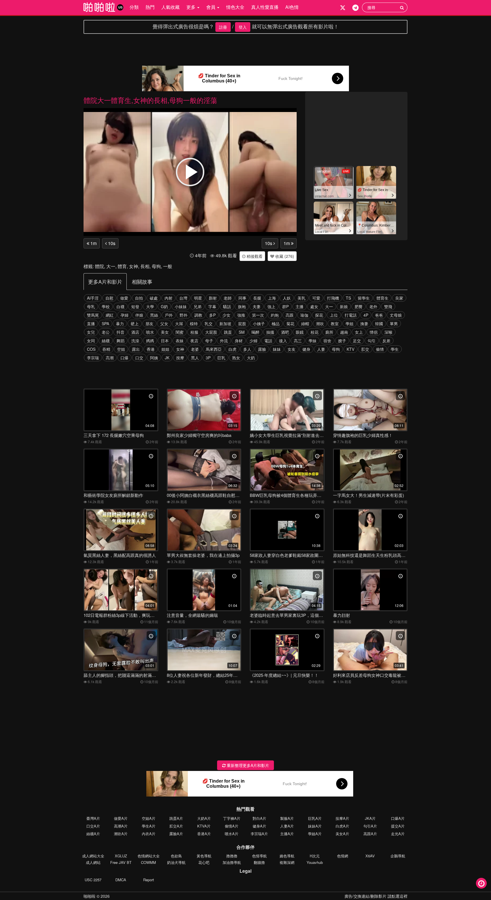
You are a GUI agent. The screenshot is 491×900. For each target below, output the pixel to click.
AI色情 (292, 7)
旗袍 (242, 306)
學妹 (313, 340)
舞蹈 (120, 340)
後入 (283, 340)
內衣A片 (148, 833)
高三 (298, 340)
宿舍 (327, 340)
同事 (242, 298)
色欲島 (176, 855)
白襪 (120, 306)
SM (242, 332)
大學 (150, 306)
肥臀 (359, 306)
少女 (226, 315)
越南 (344, 332)
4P (365, 315)
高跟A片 (370, 833)
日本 (165, 340)
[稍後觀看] (481, 883)
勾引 (372, 340)
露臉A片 (176, 833)
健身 (306, 349)
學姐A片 (315, 833)
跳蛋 (228, 332)
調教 (198, 315)
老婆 (195, 349)
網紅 (110, 315)
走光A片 (398, 833)
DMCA (120, 879)
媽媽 (150, 340)
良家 (399, 298)
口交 (139, 357)
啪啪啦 (89, 896)
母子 (209, 340)
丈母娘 (396, 315)
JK (167, 357)
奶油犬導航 (176, 862)
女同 (91, 340)
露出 (136, 349)
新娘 (344, 306)
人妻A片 (287, 826)
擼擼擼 (231, 855)
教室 (335, 323)
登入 (243, 27)
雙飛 (388, 306)
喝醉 (255, 332)
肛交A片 (176, 826)
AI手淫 (93, 298)
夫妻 (257, 306)
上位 (334, 315)
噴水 (150, 332)
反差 (386, 340)
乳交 (209, 323)
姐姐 (165, 349)
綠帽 (305, 323)
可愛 (316, 298)
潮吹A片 (121, 833)
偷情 (380, 349)
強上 (271, 306)
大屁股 (211, 332)
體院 (99, 266)
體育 (122, 266)
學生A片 (148, 826)
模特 (194, 323)
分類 (134, 7)
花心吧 (203, 862)
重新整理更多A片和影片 (247, 765)
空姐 (121, 349)
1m (93, 243)
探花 (319, 315)
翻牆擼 (259, 862)
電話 (268, 340)
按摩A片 (342, 818)
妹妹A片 (315, 826)
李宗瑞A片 (259, 833)
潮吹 (320, 323)
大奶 (251, 357)
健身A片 (259, 826)
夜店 (194, 340)
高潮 (110, 357)
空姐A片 (148, 818)
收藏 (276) (284, 256)
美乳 (301, 298)
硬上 (135, 323)
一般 (167, 266)
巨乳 (221, 357)
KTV (350, 349)
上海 (272, 298)
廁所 (329, 332)
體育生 (382, 298)
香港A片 (204, 833)
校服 (194, 332)
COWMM (148, 862)
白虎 (232, 349)
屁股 (242, 323)
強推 (241, 315)
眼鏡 (300, 332)
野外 (184, 315)
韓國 (379, 323)
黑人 (195, 357)
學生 (395, 349)
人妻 (321, 349)
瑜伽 (304, 315)
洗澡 (135, 340)
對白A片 (259, 818)
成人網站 (93, 862)
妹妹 (277, 349)
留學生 (364, 298)
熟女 (236, 357)
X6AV (370, 855)
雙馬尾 (93, 315)
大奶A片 (204, 818)
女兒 (91, 332)
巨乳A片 (315, 818)
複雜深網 (287, 862)
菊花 (290, 323)
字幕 (212, 306)
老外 (373, 306)
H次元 (315, 855)
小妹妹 (181, 306)
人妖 (287, 298)
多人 (247, 349)
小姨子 (259, 323)
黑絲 (154, 315)
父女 (164, 323)
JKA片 (370, 818)
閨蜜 (180, 332)
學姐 (349, 323)
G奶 (164, 306)
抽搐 (270, 332)
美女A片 (342, 833)
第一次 (258, 315)
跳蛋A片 (176, 818)
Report (148, 879)
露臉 (262, 349)
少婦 (253, 340)
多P (212, 315)
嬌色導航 (287, 855)
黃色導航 (204, 855)
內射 (168, 298)
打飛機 (333, 298)
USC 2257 (93, 879)
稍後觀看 (254, 256)
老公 (106, 332)
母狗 (156, 266)
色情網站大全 (149, 855)
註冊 (223, 27)
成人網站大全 (93, 855)
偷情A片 (231, 826)
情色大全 (235, 7)
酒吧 (285, 332)
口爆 (124, 357)
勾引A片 (370, 826)
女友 (292, 349)
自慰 (109, 298)
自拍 (139, 298)
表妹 (180, 340)
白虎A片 (342, 826)
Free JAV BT (121, 862)
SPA (105, 323)
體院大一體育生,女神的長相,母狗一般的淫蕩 (150, 100)
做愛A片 (121, 818)
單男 (394, 323)
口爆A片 (398, 818)
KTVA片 (204, 826)
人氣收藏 (170, 7)
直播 (91, 323)
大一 (110, 266)
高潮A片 (121, 826)
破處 (154, 298)
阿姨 (154, 357)
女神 (133, 266)
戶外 (169, 315)
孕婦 (124, 315)
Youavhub (315, 862)
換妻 (364, 323)
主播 (299, 306)
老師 (228, 298)
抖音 (120, 332)
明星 (198, 298)
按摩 (180, 357)
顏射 (213, 298)
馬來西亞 (214, 349)
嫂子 (342, 340)
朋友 (149, 323)
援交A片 (398, 826)
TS (348, 298)
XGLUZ (121, 855)
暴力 (120, 323)
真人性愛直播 (264, 7)
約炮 (275, 315)
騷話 (227, 306)
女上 (359, 332)
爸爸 (379, 315)
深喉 (388, 332)
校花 (315, 332)
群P (285, 306)
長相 (144, 266)
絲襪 (106, 340)
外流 (224, 340)
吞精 (106, 349)
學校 (106, 306)
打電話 (351, 315)
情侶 (374, 332)
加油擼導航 (231, 862)
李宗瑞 (93, 357)
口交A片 (93, 826)
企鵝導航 (397, 855)
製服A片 (287, 818)
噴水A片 (231, 833)
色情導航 (259, 855)
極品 (276, 323)
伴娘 (139, 315)
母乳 (91, 306)
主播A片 (287, 833)
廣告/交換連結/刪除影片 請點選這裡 (375, 896)
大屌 (179, 323)
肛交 (365, 349)
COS (91, 349)
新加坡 (225, 323)
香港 (151, 349)
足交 (357, 340)
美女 (165, 332)
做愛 (124, 298)
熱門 (150, 7)
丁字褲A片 (231, 818)
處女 (314, 306)
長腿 (257, 298)
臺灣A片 (93, 818)
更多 (191, 7)
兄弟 (197, 306)
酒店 (135, 332)
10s (111, 243)
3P (208, 357)
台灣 (183, 298)
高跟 (290, 315)
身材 (239, 340)
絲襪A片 (93, 833)
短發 (135, 306)
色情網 (342, 855)
